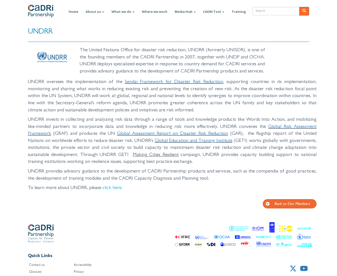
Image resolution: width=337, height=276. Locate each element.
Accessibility (83, 265)
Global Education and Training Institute (193, 140)
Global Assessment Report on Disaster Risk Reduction (172, 133)
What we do (122, 11)
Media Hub (184, 11)
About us (94, 11)
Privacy (79, 272)
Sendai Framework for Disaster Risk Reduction (174, 82)
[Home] (46, 11)
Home (73, 11)
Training (239, 11)
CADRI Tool (212, 11)
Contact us (37, 265)
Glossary (35, 272)
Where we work (154, 11)
